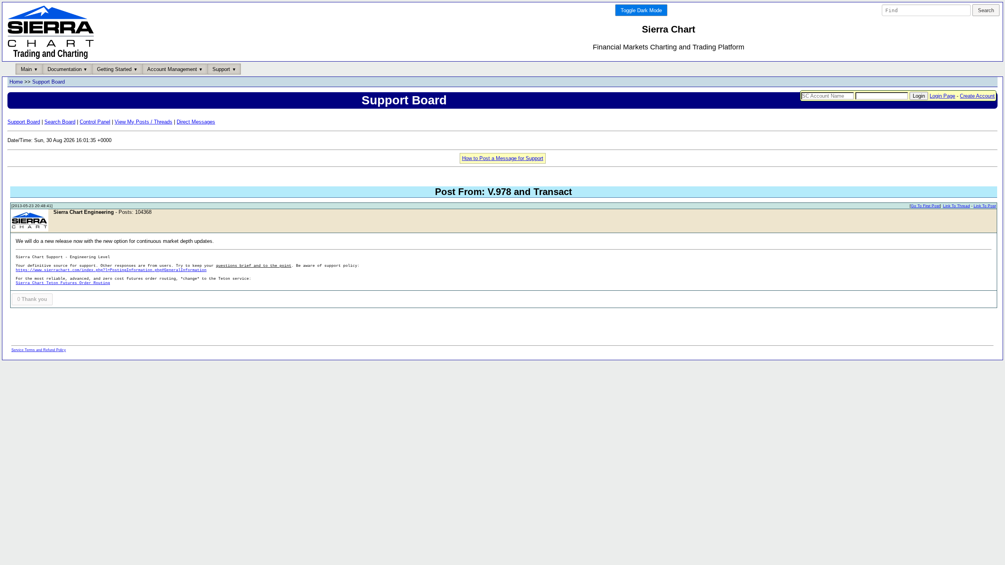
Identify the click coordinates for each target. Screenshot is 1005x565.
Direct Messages (196, 122)
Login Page (942, 96)
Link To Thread (956, 206)
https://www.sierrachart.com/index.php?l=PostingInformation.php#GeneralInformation (111, 270)
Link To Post (985, 206)
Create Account (977, 96)
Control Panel (95, 122)
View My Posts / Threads (143, 122)
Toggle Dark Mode (641, 10)
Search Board (59, 122)
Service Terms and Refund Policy (38, 350)
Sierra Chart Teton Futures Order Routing (63, 283)
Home (16, 82)
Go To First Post (925, 206)
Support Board (48, 82)
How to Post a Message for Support (502, 158)
